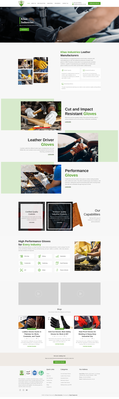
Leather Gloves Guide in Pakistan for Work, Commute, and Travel (31, 334)
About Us (49, 375)
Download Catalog (94, 3)
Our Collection (50, 378)
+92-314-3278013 (77, 2)
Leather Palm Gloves (65, 382)
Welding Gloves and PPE (66, 384)
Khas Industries (32, 328)
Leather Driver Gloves (65, 375)
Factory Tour (49, 380)
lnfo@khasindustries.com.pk (80, 4)
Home (48, 373)
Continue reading (31, 346)
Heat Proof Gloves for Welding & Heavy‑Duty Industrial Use (87, 334)
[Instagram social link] (23, 390)
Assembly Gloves (64, 378)
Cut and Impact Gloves (66, 373)
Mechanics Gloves (65, 380)
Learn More (68, 121)
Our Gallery (49, 382)
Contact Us (49, 387)
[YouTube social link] (26, 390)
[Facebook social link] (20, 390)
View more (31, 222)
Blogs (48, 384)
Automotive (24, 29)
